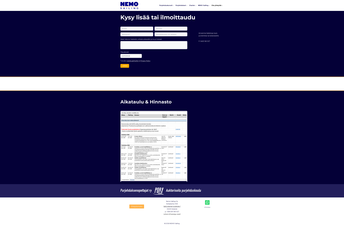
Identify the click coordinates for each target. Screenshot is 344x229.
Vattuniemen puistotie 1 (172, 206)
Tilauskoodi (124, 52)
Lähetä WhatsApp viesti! (172, 214)
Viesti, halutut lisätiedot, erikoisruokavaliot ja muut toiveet (141, 39)
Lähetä (124, 66)
